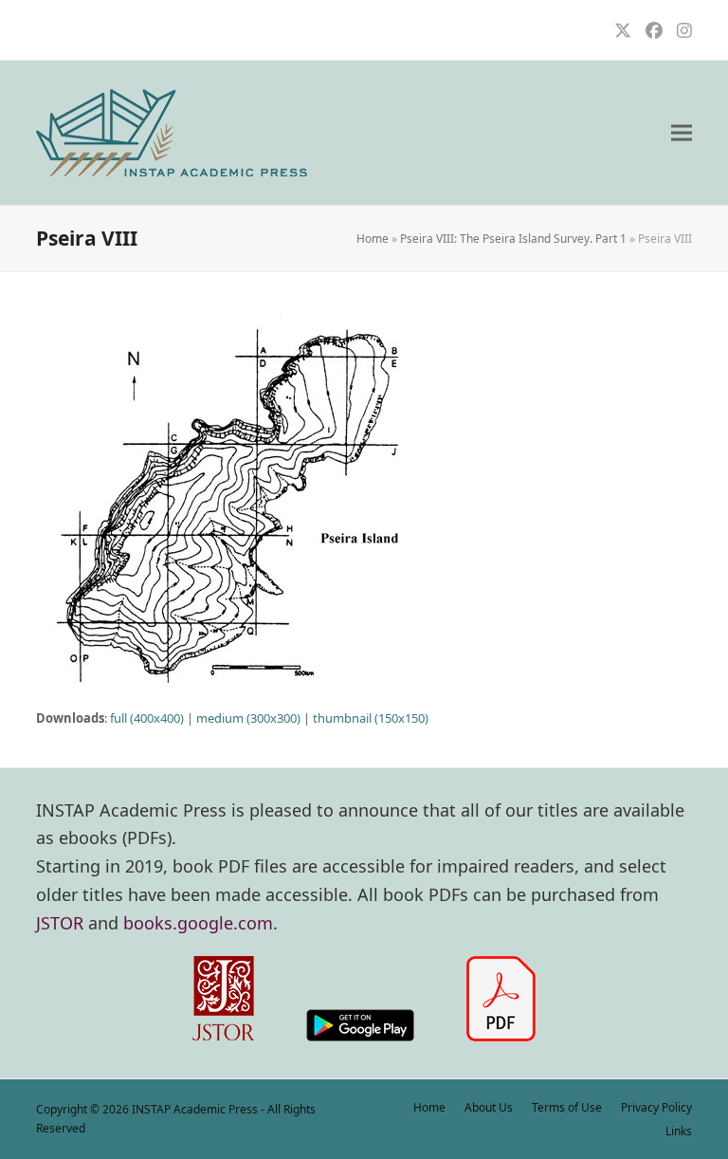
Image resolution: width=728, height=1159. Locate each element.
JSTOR (59, 922)
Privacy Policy (656, 1107)
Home (372, 238)
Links (678, 1131)
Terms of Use (567, 1107)
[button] (681, 133)
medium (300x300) (248, 718)
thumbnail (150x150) (370, 718)
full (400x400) (147, 718)
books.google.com (198, 922)
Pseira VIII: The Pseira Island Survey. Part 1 (513, 238)
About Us (488, 1107)
